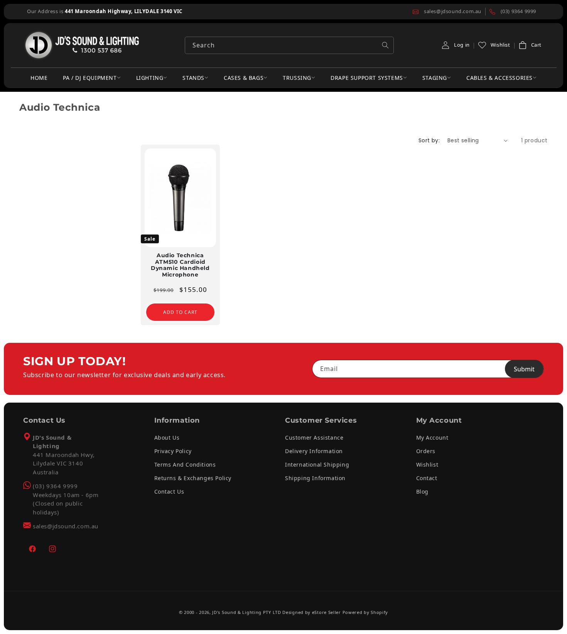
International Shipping (317, 464)
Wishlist (427, 464)
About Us (167, 437)
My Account (432, 437)
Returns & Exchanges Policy (193, 478)
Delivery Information (314, 451)
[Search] (385, 45)
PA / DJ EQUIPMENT (89, 77)
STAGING (434, 77)
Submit (524, 369)
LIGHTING (150, 77)
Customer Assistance (314, 437)
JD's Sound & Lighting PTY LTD (246, 612)
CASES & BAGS (243, 77)
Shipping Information (315, 478)
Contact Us (169, 491)
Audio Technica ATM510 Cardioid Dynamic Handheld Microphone (180, 265)
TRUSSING (297, 77)
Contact (426, 478)
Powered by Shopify (365, 612)
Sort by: (429, 140)
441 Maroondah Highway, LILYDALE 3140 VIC (123, 11)
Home (38, 77)
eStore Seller (326, 612)
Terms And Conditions (185, 464)
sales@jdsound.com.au (65, 526)
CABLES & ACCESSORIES (499, 77)
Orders (426, 451)
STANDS (193, 77)
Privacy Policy (173, 451)
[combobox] (289, 45)
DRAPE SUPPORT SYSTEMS (367, 77)
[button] (529, 45)
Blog (422, 491)
